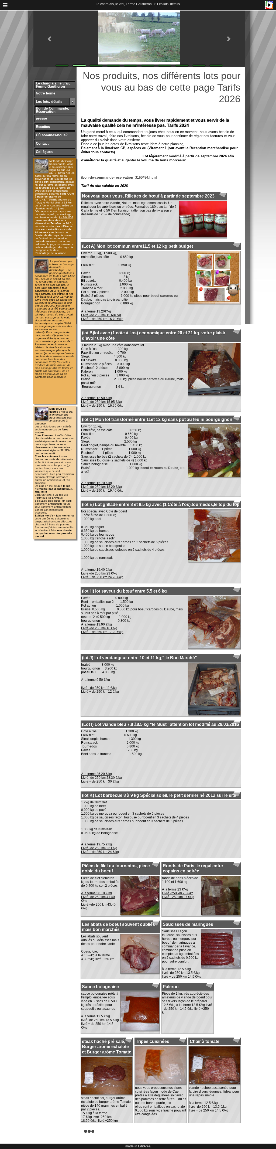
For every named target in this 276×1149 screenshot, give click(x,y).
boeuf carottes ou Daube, (156, 379)
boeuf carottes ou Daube (159, 468)
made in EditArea (138, 1146)
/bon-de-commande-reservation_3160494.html (119, 177)
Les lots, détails (168, 4)
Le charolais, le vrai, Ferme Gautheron (124, 4)
